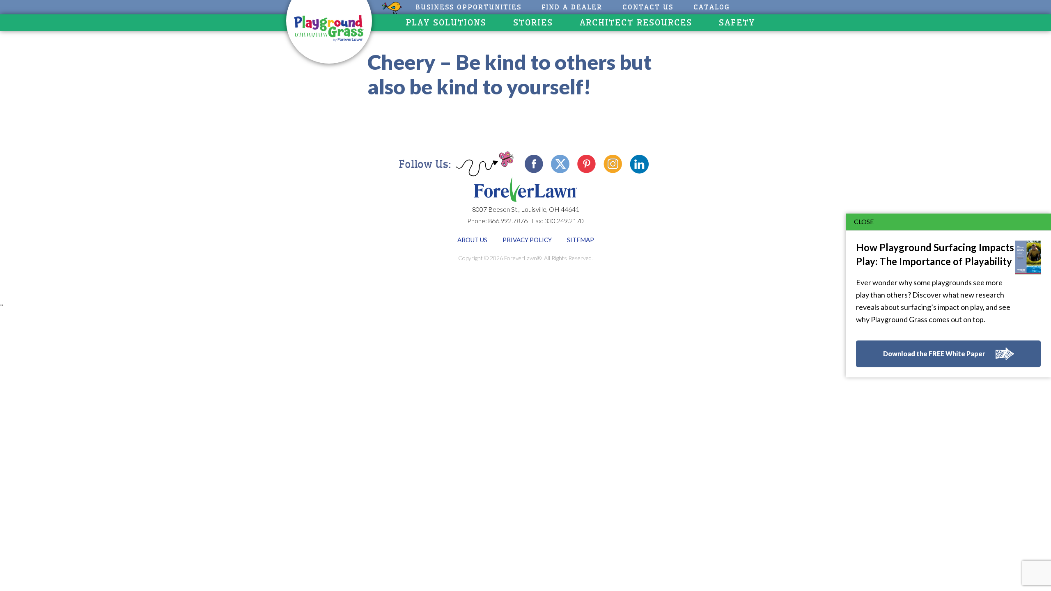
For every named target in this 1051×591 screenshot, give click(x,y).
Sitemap (580, 239)
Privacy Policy (527, 239)
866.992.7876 (508, 220)
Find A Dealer (572, 7)
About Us (472, 239)
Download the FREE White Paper (934, 354)
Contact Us (647, 7)
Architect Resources (636, 22)
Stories (533, 22)
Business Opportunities (468, 7)
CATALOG (711, 7)
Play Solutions (446, 22)
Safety (737, 22)
